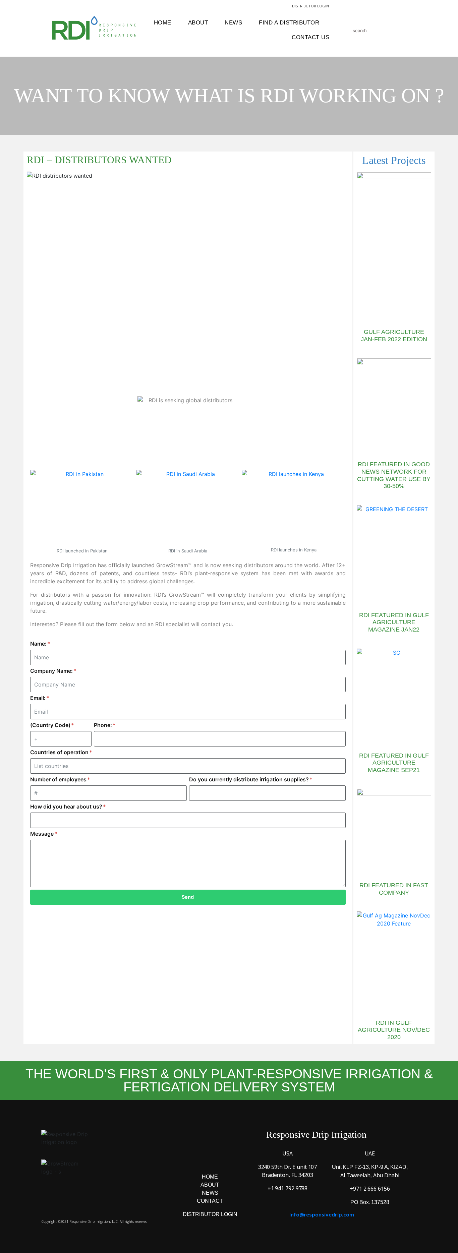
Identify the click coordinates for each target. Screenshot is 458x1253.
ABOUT (210, 1185)
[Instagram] (200, 1157)
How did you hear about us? (67, 806)
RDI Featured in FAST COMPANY (393, 889)
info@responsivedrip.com (321, 1214)
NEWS (210, 1193)
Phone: (103, 725)
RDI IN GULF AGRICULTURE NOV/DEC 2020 (394, 1029)
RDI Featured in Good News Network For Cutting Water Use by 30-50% (394, 475)
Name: (39, 643)
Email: (38, 698)
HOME (210, 1177)
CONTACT (210, 1201)
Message (42, 833)
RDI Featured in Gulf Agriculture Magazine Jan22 (394, 622)
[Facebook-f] (182, 1157)
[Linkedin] (237, 1157)
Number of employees (59, 779)
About (198, 22)
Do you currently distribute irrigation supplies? (249, 779)
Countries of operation (60, 752)
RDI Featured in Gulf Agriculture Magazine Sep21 (394, 762)
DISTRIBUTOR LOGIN (310, 5)
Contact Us (310, 37)
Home (162, 22)
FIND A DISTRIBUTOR (289, 22)
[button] (296, 924)
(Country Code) (51, 725)
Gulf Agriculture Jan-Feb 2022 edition (394, 336)
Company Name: (52, 670)
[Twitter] (219, 1157)
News (233, 22)
